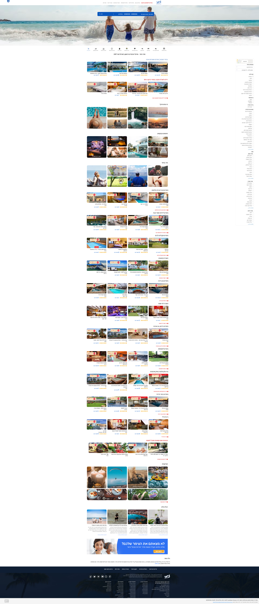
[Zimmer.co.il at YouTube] (102, 575)
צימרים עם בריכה (120, 598)
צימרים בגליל (145, 593)
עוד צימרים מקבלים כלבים (162, 255)
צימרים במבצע (120, 583)
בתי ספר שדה (120, 596)
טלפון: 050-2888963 (165, 585)
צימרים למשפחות (124, 3)
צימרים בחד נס (133, 585)
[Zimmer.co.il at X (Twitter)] (94, 576)
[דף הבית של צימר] (129, 25)
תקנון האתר (134, 569)
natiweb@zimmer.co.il (164, 590)
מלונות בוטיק (108, 589)
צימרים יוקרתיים (120, 586)
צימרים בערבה (145, 589)
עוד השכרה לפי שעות (163, 323)
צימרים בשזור (133, 586)
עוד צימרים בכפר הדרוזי (162, 414)
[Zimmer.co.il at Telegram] (98, 576)
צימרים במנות (133, 596)
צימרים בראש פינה (132, 593)
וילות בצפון (109, 585)
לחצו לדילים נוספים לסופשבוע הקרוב (159, 98)
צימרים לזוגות (131, 3)
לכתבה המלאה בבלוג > (102, 535)
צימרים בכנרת (145, 590)
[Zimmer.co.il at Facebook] (110, 576)
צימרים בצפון (137, 3)
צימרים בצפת (133, 592)
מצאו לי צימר (109, 3)
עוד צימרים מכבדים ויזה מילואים (161, 210)
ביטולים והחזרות (143, 569)
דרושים (168, 596)
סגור (6, 601)
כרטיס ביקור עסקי (108, 569)
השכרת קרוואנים (116, 3)
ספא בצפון (109, 588)
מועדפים (104, 3)
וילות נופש (109, 583)
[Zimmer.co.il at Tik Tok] (90, 576)
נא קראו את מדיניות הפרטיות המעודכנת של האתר (222, 602)
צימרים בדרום (145, 586)
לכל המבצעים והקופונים (162, 459)
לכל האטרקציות (163, 502)
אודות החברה (166, 593)
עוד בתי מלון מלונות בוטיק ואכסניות (160, 391)
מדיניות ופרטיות (153, 569)
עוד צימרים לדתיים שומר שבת (161, 232)
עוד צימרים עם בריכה (163, 300)
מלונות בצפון (108, 590)
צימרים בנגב (145, 588)
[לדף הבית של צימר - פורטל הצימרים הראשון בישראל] (167, 576)
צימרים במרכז (145, 585)
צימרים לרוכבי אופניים (119, 595)
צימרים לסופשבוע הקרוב (146, 3)
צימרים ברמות (133, 595)
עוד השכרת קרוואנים (163, 278)
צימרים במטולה (133, 589)
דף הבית (167, 592)
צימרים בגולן (145, 592)
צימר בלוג (117, 569)
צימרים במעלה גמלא (131, 598)
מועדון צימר (167, 595)
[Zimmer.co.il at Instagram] (106, 576)
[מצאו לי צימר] (127, 546)
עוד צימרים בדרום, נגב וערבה (161, 346)
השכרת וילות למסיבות (107, 586)
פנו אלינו (157, 563)
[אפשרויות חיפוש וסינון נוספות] (48, 21)
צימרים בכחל (133, 588)
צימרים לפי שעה (120, 592)
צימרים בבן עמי (133, 590)
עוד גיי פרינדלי (164, 436)
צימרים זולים (121, 585)
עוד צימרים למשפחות (163, 368)
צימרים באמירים (132, 583)
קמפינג (122, 593)
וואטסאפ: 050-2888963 (164, 586)
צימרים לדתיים (120, 588)
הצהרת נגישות (125, 569)
